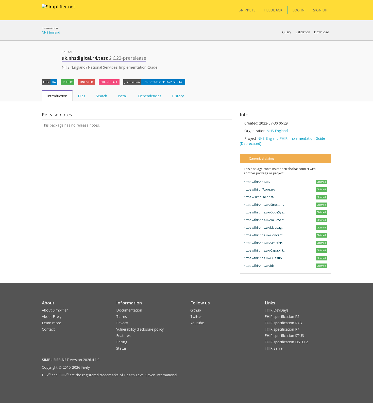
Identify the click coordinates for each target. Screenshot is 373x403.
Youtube (197, 322)
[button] (286, 32)
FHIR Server (274, 348)
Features (123, 335)
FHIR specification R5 (282, 316)
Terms (121, 316)
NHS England (51, 32)
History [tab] (178, 96)
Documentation (129, 310)
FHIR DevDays (277, 310)
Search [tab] (101, 96)
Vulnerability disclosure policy (140, 329)
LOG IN (298, 10)
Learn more (51, 322)
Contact (48, 329)
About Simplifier (55, 310)
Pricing (121, 341)
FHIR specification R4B (283, 322)
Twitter (196, 316)
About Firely (51, 316)
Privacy (122, 322)
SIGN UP (320, 10)
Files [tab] (81, 96)
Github (195, 310)
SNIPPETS (247, 10)
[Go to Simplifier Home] (58, 10)
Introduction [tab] (57, 96)
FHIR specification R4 (282, 329)
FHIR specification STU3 (284, 335)
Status (121, 348)
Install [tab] (122, 96)
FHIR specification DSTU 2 (286, 341)
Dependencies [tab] (149, 96)
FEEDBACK (273, 10)
